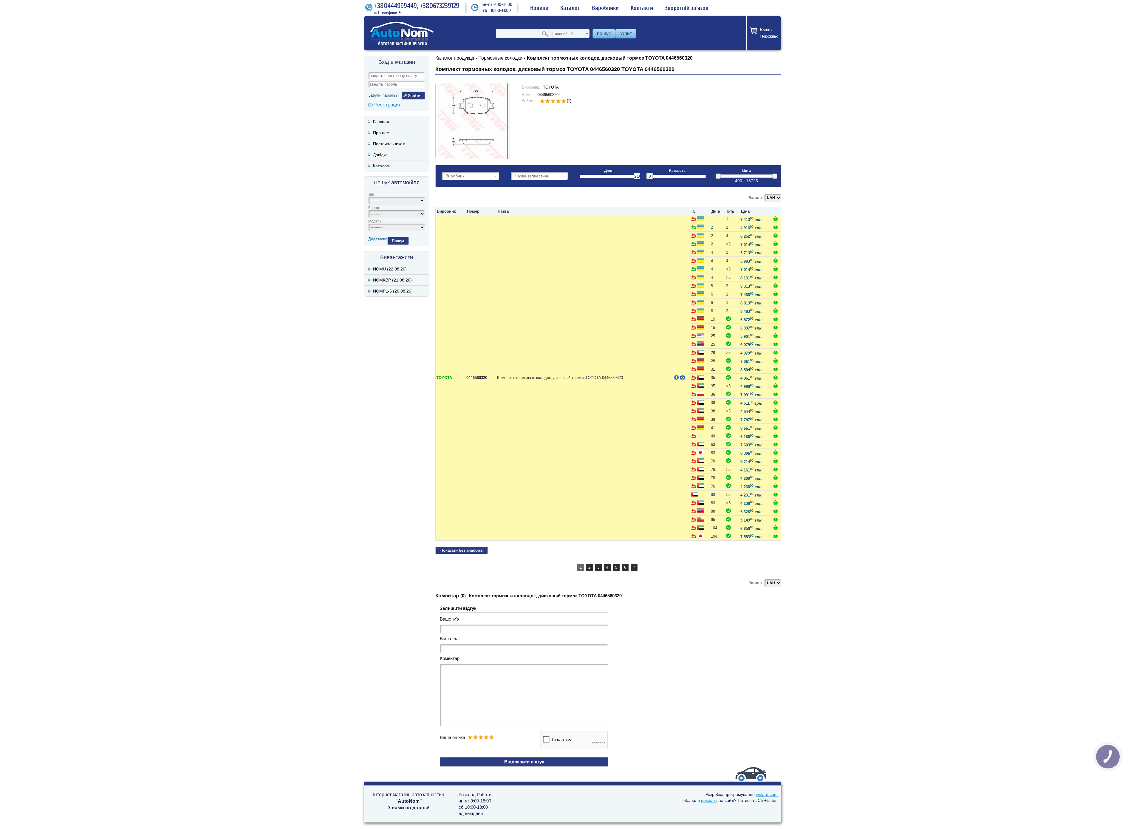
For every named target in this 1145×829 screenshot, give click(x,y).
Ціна (746, 170)
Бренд (373, 208)
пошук (604, 33)
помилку (709, 800)
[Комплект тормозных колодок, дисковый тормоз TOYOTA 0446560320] (472, 120)
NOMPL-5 (393, 291)
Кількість (677, 170)
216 (637, 176)
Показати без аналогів (461, 550)
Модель (374, 221)
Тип (371, 194)
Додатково (377, 239)
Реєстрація (387, 105)
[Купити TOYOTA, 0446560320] (775, 218)
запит (626, 33)
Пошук (398, 241)
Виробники (605, 8)
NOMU (390, 269)
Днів (608, 170)
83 (713, 494)
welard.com (767, 794)
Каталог (570, 8)
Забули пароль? (382, 95)
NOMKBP (392, 280)
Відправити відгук (524, 761)
